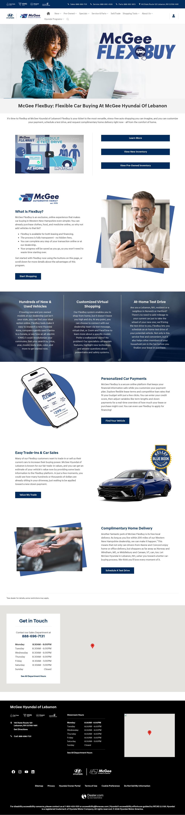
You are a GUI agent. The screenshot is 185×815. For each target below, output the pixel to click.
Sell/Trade (116, 13)
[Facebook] (13, 772)
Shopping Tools (130, 13)
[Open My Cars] (173, 16)
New (57, 13)
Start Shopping (28, 276)
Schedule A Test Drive (118, 570)
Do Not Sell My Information (137, 786)
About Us (146, 13)
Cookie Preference (111, 786)
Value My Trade (28, 494)
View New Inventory (135, 151)
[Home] (11, 16)
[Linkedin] (33, 772)
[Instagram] (20, 772)
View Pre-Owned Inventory (135, 165)
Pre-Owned (69, 13)
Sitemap (39, 786)
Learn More (135, 138)
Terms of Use (91, 786)
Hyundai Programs (53, 19)
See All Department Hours (33, 676)
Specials (83, 13)
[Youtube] (26, 772)
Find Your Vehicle (115, 420)
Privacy (51, 786)
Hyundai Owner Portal (69, 786)
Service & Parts (99, 13)
